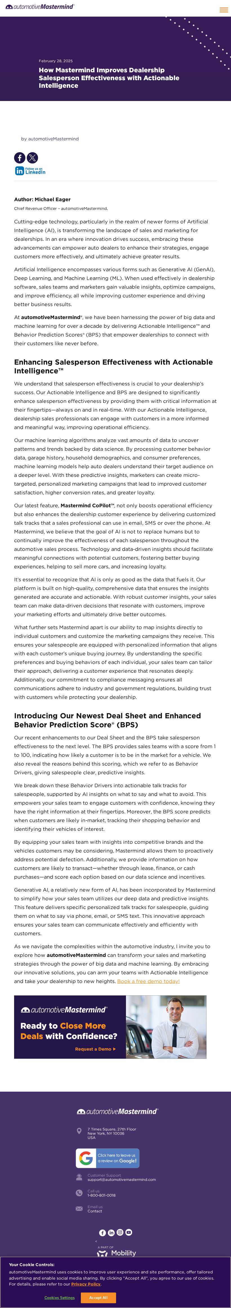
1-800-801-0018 (101, 1195)
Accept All (98, 1298)
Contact (95, 1211)
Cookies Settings (60, 1298)
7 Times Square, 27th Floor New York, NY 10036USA (112, 1133)
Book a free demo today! (148, 981)
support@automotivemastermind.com (122, 1179)
